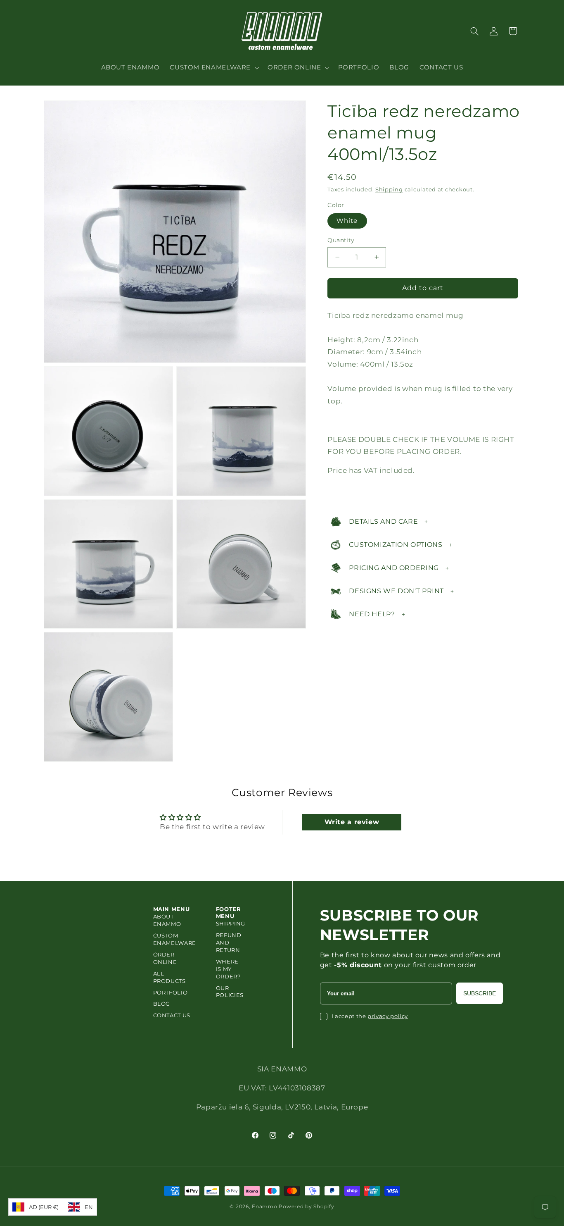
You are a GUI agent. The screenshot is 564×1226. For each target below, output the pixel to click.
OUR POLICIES (230, 992)
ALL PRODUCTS (169, 977)
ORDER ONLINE (165, 958)
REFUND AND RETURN (229, 942)
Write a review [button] (352, 822)
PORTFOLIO (170, 992)
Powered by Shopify (306, 1206)
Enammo (264, 1206)
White (347, 220)
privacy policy (387, 1016)
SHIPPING (230, 923)
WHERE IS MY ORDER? (228, 969)
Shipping (389, 189)
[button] (214, 68)
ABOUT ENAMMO (167, 920)
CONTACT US (171, 1015)
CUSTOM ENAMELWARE (174, 939)
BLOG (162, 1003)
